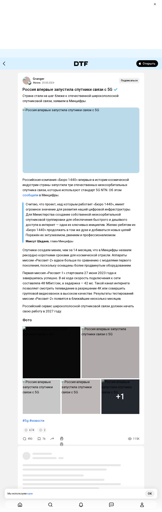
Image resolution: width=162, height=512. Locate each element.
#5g (26, 421)
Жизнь (37, 82)
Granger (38, 79)
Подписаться (129, 80)
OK (150, 493)
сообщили (30, 195)
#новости (36, 421)
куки (30, 493)
